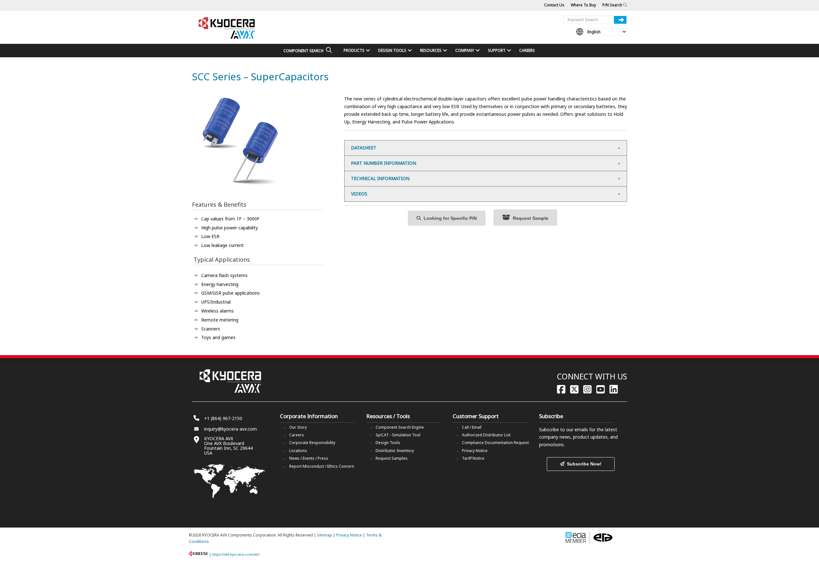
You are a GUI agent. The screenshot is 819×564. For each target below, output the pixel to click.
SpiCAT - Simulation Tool (398, 435)
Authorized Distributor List (486, 435)
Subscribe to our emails (563, 429)
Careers (296, 435)
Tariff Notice (473, 458)
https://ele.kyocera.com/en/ (236, 554)
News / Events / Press (308, 458)
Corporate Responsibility (312, 442)
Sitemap (324, 535)
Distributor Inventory (395, 450)
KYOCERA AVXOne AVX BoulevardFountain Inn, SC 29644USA (228, 445)
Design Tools (388, 442)
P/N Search (612, 5)
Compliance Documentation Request (495, 442)
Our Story (298, 427)
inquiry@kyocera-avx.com (230, 429)
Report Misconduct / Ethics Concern (321, 466)
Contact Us (554, 5)
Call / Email (471, 427)
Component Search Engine (400, 427)
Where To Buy (583, 5)
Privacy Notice (475, 450)
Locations (298, 450)
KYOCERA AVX (227, 28)
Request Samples (392, 458)
